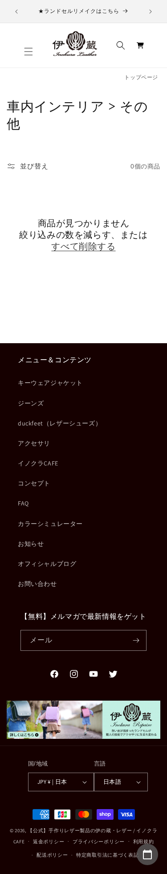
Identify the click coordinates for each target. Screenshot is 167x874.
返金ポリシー (48, 841)
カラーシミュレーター (50, 524)
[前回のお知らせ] (16, 11)
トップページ (141, 77)
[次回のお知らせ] (150, 11)
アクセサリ (34, 443)
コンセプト (34, 483)
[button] (28, 51)
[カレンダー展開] (147, 854)
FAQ (23, 503)
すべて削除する (83, 246)
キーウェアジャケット (50, 383)
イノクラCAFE (38, 463)
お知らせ (31, 544)
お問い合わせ (37, 584)
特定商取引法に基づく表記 (107, 855)
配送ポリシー (52, 855)
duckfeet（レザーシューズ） (60, 423)
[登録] (136, 640)
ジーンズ (31, 403)
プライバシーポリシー (99, 841)
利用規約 (143, 841)
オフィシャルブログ (47, 564)
